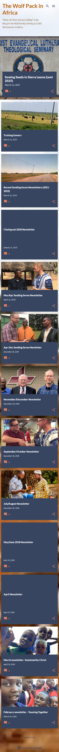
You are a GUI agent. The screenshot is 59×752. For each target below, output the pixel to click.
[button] (52, 91)
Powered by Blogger (31, 747)
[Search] (47, 6)
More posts (29, 737)
